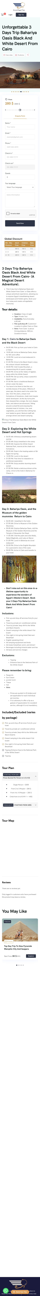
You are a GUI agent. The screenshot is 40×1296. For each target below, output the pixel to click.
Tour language (10, 183)
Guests (7, 173)
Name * (8, 123)
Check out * (9, 163)
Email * (7, 133)
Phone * (8, 143)
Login (10, 15)
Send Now (20, 223)
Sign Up (21, 15)
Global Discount (13, 239)
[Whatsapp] (6, 1290)
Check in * (9, 153)
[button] (12, 91)
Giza (28, 291)
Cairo (22, 291)
